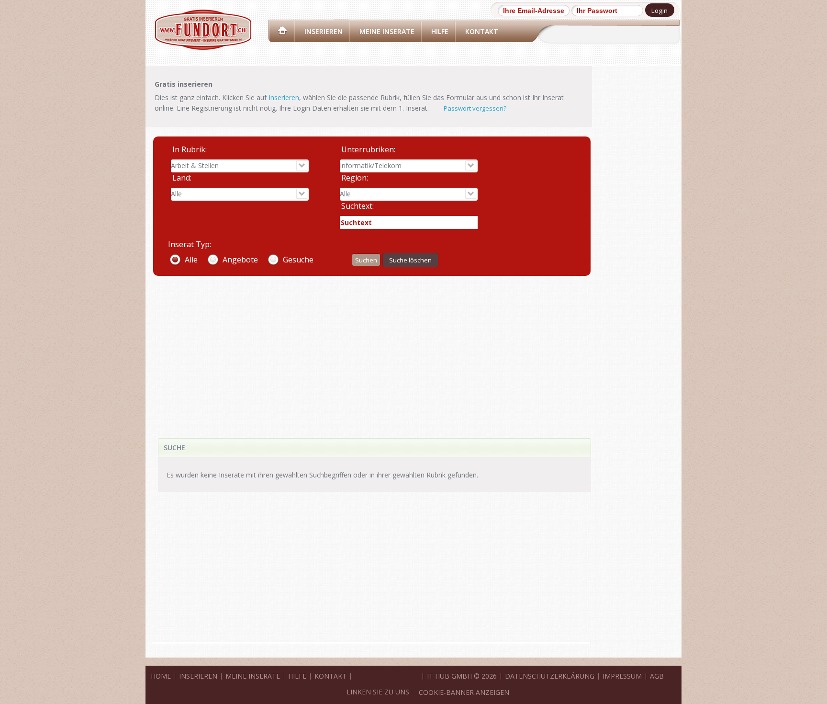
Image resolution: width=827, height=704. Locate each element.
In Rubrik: (189, 149)
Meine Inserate (386, 31)
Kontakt (481, 31)
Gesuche (298, 259)
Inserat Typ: (189, 244)
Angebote (240, 259)
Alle (191, 259)
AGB (657, 676)
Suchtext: (357, 206)
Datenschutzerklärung (549, 676)
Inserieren (323, 31)
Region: (354, 177)
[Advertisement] (371, 347)
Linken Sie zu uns (377, 691)
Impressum (622, 676)
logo (203, 30)
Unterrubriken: (368, 149)
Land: (181, 177)
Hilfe (439, 31)
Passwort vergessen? (475, 108)
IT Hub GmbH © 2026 (462, 676)
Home (282, 31)
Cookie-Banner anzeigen (464, 692)
